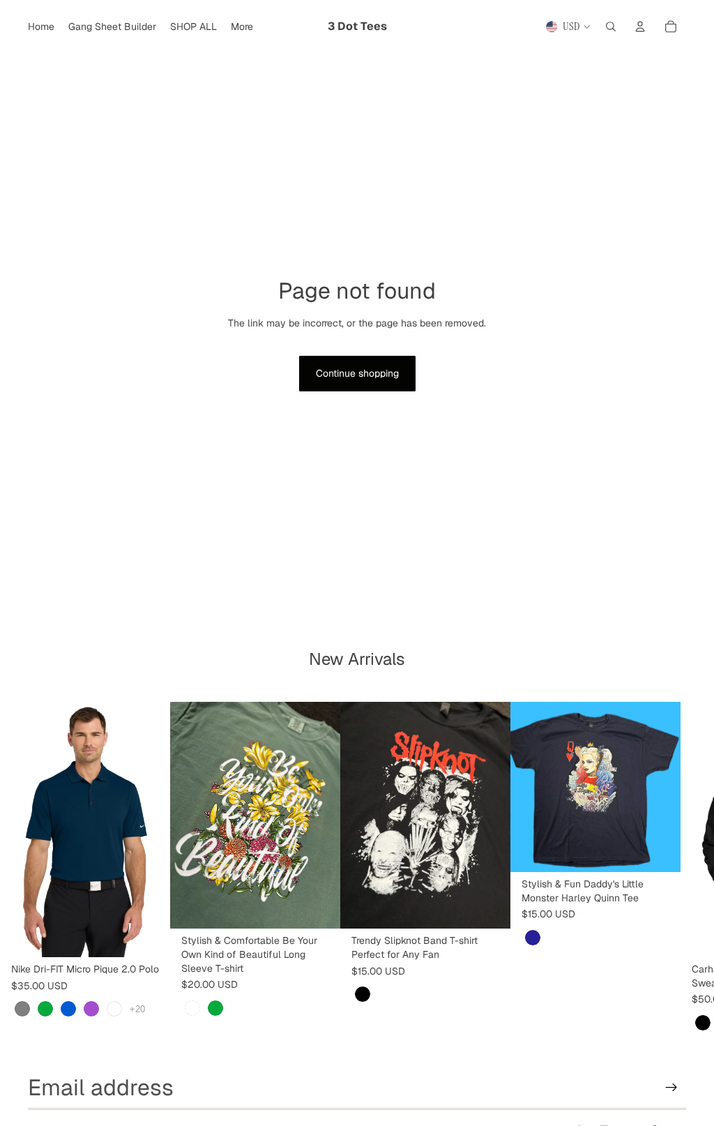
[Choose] (148, 935)
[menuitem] (242, 26)
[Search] (610, 26)
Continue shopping (357, 373)
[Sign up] (671, 1087)
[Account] (640, 26)
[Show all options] (137, 1009)
